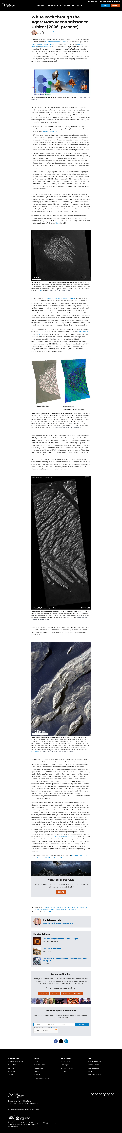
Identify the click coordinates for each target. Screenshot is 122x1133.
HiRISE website (35, 751)
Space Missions (13, 1065)
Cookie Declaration (13, 1126)
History (57, 907)
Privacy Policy (54, 1027)
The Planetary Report (41, 1078)
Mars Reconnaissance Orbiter (56, 42)
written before (83, 332)
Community (93, 2)
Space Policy (12, 1071)
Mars (61, 907)
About (79, 5)
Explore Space (54, 5)
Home (46, 912)
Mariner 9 (74, 855)
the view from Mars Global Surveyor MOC (60, 298)
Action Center (65, 1061)
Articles (51, 912)
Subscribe (82, 1024)
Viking (82, 855)
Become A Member (67, 1068)
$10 (55, 993)
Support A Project (93, 1065)
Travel (90, 1071)
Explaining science (49, 907)
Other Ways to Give (94, 1075)
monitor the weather (49, 131)
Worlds (74, 909)
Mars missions (68, 907)
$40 (77, 993)
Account (103, 2)
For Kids (10, 1075)
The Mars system (66, 909)
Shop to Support (93, 1068)
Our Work (41, 5)
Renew (110, 2)
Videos (36, 1071)
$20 (66, 993)
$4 (44, 993)
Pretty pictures (44, 909)
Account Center (13, 1110)
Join (105, 5)
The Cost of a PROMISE (52, 948)
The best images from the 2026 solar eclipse (60, 939)
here (58, 223)
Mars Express (65, 858)
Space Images (39, 1068)
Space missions (55, 909)
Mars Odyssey (45, 47)
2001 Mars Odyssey (52, 858)
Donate (115, 5)
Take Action (68, 5)
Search (117, 2)
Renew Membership (94, 1061)
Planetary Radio (39, 1065)
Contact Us (24, 1110)
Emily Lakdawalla (52, 920)
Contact (64, 1071)
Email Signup (65, 1065)
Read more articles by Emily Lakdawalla (58, 923)
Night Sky (11, 1068)
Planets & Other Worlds (15, 1061)
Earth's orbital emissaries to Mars (43, 44)
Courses (37, 1075)
